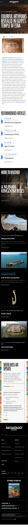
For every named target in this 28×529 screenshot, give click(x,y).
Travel (3, 464)
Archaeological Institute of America (12, 398)
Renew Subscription (8, 505)
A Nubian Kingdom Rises (12, 189)
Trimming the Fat (8, 158)
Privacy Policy (4, 473)
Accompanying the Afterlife (11, 134)
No (6, 415)
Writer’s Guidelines (6, 447)
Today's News (4, 461)
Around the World (19, 454)
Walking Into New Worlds (8, 238)
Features (17, 443)
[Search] (2, 435)
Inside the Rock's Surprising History (10, 278)
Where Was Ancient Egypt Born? (12, 122)
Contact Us (3, 471)
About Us (4, 443)
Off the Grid (18, 450)
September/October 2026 (14, 481)
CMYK (15, 519)
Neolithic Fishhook (6, 313)
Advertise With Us (6, 450)
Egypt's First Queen (9, 146)
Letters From (18, 457)
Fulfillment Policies (6, 454)
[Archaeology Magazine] (14, 430)
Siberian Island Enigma (7, 347)
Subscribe (5, 503)
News (2, 11)
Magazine (12, 395)
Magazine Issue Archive (9, 508)
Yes (6, 413)
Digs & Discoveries (19, 447)
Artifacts (17, 461)
